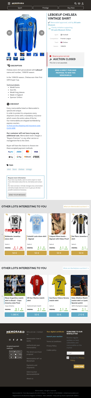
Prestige (46, 8)
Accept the (77, 359)
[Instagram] (10, 339)
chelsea (21, 169)
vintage (29, 169)
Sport (20, 8)
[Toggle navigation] (9, 3)
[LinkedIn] (21, 339)
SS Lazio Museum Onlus (61, 30)
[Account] (82, 3)
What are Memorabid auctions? (76, 207)
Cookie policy (51, 350)
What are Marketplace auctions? (75, 268)
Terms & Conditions (54, 341)
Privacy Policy (51, 346)
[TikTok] (17, 339)
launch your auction (54, 336)
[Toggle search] (75, 3)
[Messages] (79, 3)
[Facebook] (13, 339)
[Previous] (2, 234)
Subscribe (79, 366)
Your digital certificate (55, 332)
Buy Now (71, 8)
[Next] (89, 234)
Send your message (17, 195)
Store (15, 169)
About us (30, 378)
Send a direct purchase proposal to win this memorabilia (65, 72)
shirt (9, 169)
